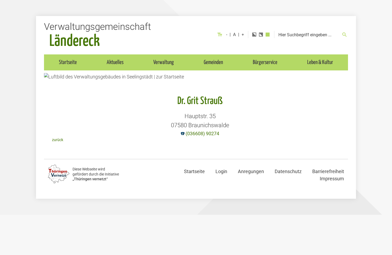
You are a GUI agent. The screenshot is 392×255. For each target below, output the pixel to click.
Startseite (68, 62)
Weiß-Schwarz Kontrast (261, 35)
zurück (57, 140)
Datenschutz (288, 171)
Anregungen (251, 171)
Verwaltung (163, 62)
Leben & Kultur (320, 62)
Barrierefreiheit (328, 171)
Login (221, 171)
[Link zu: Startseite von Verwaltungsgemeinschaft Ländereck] (97, 34)
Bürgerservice (265, 62)
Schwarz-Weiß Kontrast (254, 35)
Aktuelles (115, 62)
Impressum (332, 178)
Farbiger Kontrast (268, 35)
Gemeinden (213, 62)
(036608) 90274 (202, 133)
